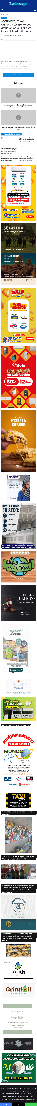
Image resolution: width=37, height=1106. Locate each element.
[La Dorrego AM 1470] (18, 4)
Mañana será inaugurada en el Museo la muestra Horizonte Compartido (26, 158)
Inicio (3, 14)
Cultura (8, 14)
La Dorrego (5, 35)
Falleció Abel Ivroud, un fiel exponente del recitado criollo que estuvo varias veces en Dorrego (9, 150)
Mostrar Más (18, 75)
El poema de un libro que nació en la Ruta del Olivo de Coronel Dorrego (26, 139)
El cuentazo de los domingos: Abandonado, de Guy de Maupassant (9, 158)
